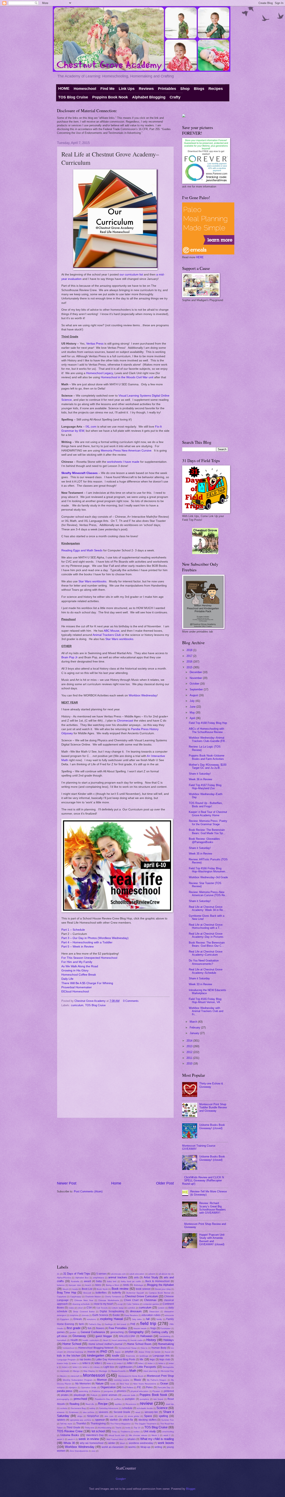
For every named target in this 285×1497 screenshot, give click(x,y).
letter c (98, 1363)
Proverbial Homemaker (76, 987)
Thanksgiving (98, 1423)
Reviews (146, 89)
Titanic (118, 1427)
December (196, 672)
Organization (108, 1387)
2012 (190, 1052)
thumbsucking (104, 1427)
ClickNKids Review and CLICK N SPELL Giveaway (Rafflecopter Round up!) (203, 1180)
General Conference (93, 1332)
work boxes (166, 1443)
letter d (110, 1363)
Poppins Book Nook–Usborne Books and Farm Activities (206, 757)
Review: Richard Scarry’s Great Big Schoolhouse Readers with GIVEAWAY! (212, 1208)
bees (98, 1285)
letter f (120, 1363)
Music (137, 1379)
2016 (190, 661)
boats (75, 1289)
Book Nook (102, 1289)
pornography (63, 1399)
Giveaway (79, 1336)
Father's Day (95, 1324)
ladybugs (144, 1356)
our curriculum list (131, 274)
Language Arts (161, 1355)
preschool (80, 1398)
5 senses (101, 1274)
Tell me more (66, 1424)
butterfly (116, 1292)
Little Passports (146, 1366)
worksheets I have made (123, 461)
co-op (120, 1304)
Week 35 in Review (200, 853)
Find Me (107, 89)
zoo (93, 1451)
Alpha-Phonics (64, 1277)
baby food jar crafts (131, 1281)
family (159, 1319)
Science (162, 1408)
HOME (63, 88)
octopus (61, 1387)
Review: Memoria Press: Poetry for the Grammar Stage (208, 822)
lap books (85, 1359)
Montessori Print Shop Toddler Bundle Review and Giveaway (213, 1107)
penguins (108, 1391)
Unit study (150, 1431)
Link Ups (127, 89)
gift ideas (62, 1336)
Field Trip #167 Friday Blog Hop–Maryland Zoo (205, 787)
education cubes (151, 1315)
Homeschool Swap (128, 1348)
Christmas (150, 1300)
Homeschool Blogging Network (96, 1348)
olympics (73, 1387)
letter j (141, 1363)
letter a (75, 1363)
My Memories (83, 1383)
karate (158, 1352)
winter (111, 1443)
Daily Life (67, 978)
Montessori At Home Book (130, 1376)
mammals (64, 1371)
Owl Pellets (127, 1387)
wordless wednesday (141, 1443)
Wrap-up (145, 1447)
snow (120, 1416)
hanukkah (62, 1340)
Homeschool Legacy (99, 373)
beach (88, 1285)
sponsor (100, 1419)
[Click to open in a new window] (115, 219)
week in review (89, 1439)
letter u (86, 1367)
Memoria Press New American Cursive (126, 450)
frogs (153, 1328)
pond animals (109, 1395)
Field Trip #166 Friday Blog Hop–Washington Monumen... (208, 870)
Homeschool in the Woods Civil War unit (127, 377)
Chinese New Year (83, 1300)
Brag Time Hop (66, 1292)
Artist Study (151, 1277)
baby (99, 1281)
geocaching (117, 1332)
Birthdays (138, 1285)
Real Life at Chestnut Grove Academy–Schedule (205, 971)
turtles (137, 1431)
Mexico (63, 1376)
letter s (65, 1367)
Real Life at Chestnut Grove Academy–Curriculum (205, 953)
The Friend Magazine (120, 1424)
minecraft (75, 1376)
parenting (83, 1391)
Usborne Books (69, 1435)
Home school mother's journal (105, 1344)
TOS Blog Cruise (73, 97)
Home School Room (139, 1344)
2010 (190, 1063)
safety (92, 1408)
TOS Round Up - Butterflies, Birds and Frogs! (206, 804)
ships (79, 1416)
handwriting (164, 1336)
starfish (114, 1420)
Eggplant (64, 1319)
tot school (98, 1431)
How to (144, 1348)
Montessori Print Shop (160, 1375)
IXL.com (91, 426)
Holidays (168, 1340)
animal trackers (117, 1277)
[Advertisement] (115, 1149)
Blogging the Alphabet (160, 1284)
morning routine (121, 1380)
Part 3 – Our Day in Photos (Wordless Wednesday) (95, 938)
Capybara (61, 1296)
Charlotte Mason (93, 1296)
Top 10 (137, 1427)
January (195, 1033)
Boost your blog (163, 1289)
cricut (80, 1308)
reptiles (118, 1404)
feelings (109, 1324)
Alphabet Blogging (148, 97)
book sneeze (143, 1289)
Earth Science (100, 1315)
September (197, 689)
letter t (76, 1367)
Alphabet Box (82, 1277)
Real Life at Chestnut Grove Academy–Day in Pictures (206, 935)
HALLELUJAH (127, 1336)
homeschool (68, 1348)
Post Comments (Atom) (88, 1191)
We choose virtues (138, 1435)
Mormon (102, 1379)
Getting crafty (159, 1332)
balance (61, 1285)
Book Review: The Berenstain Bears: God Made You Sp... (207, 831)
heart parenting (119, 1340)
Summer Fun (167, 1420)
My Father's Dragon (156, 1380)
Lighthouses (126, 1367)
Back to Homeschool (157, 1281)
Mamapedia (168, 1367)
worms (132, 1447)
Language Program (66, 1359)
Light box (108, 1367)
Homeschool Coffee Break (78, 974)
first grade (73, 1328)
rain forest (158, 1399)
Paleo (149, 1387)
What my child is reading (157, 1439)
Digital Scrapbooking (112, 1311)
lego (152, 1359)
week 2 (166, 1435)
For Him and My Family (76, 962)
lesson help (62, 1363)
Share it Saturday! (200, 773)
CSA (89, 1307)
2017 (190, 655)
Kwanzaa (130, 1356)
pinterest (169, 1391)
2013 (190, 1046)
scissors (60, 1412)
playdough (80, 1395)
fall (148, 1319)
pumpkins (144, 1399)
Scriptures (73, 1412)
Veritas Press (94, 343)
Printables (167, 89)
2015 (190, 667)
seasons (103, 1412)
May (193, 712)
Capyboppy (75, 1296)
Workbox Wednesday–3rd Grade (208, 877)
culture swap (117, 1308)
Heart (105, 1340)
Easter (116, 1315)
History (151, 1340)
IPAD (103, 1351)
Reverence (131, 1404)
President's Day (102, 1399)
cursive (161, 1308)
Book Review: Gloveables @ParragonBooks (204, 840)
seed (137, 1412)
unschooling (168, 1431)
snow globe (133, 1416)
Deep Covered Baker (84, 1311)
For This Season (72, 957)
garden (72, 1332)
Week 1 (155, 1435)
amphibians (98, 1277)
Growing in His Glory (74, 970)
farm (81, 1324)
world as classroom (113, 1447)
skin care (109, 1416)
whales (131, 1439)
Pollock (94, 1395)
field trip (148, 1323)
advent (151, 1274)
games (61, 1332)
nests (112, 1384)
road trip (170, 1404)
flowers (100, 1328)
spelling (163, 1416)
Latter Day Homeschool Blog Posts (115, 1359)
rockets (63, 1408)
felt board (121, 1324)
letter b (86, 1363)
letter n (151, 1363)
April (193, 718)
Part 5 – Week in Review (77, 946)
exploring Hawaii (111, 1319)
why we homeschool (91, 1443)
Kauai (167, 1352)
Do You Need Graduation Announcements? (204, 962)
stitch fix (128, 1419)
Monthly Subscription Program (77, 1380)
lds (141, 1359)
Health (74, 1340)
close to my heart (103, 1304)
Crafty (175, 97)
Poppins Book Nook (110, 97)
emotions (91, 1319)
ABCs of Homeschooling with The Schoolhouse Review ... (207, 730)
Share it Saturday (199, 978)
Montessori (94, 1375)
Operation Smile (89, 1387)
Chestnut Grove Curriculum (141, 1296)
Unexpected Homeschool (100, 957)
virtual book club (116, 1435)
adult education (136, 1274)
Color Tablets (132, 1304)
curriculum (77, 1005)
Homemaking (166, 1344)
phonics (121, 1391)
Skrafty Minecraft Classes (79, 473)
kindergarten (95, 1355)
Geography (136, 1332)
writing (158, 1447)
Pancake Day (164, 1387)
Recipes (215, 89)
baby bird (111, 1281)
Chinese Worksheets (108, 1300)
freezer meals (140, 1328)
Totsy (114, 1431)
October (195, 683)
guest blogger (104, 1336)
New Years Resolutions (144, 1384)
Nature (99, 1383)
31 (58, 1274)
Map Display (89, 1371)
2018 (190, 650)
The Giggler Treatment (145, 1424)
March (194, 1021)
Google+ (121, 1478)
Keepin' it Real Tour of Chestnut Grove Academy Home (208, 813)
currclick (131, 1308)
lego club (164, 1359)
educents (169, 1315)
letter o (162, 1363)
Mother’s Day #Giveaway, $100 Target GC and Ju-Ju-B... (207, 766)
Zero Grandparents (79, 1451)
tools (127, 1427)
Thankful (81, 1423)
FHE (132, 1324)
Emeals (77, 1319)
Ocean (164, 1383)
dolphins (74, 1315)
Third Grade (73, 1427)
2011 (190, 1057)
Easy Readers (131, 1315)
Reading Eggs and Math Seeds (81, 550)
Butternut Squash (135, 1293)
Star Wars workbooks (92, 581)
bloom (65, 1289)
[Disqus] (115, 1062)
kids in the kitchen (68, 1355)
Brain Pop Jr (69, 657)
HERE (200, 257)
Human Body (158, 1348)
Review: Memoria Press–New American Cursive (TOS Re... (208, 894)
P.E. (139, 1387)
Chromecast (125, 720)
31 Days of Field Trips (76, 1273)
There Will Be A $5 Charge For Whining (87, 983)
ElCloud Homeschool (75, 991)
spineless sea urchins (80, 1420)
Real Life (90, 1404)
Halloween (146, 1336)
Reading (74, 1403)
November (196, 678)
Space (148, 1416)
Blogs (199, 89)
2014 (190, 1040)
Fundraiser (165, 1328)
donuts (85, 1315)
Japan (118, 1352)
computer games (151, 1304)
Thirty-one (89, 1427)
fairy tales (137, 1319)
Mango (76, 1371)
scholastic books (145, 1408)
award (87, 1281)
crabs (71, 1308)
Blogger (190, 1488)
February (195, 1027)
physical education (140, 1391)
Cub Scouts (102, 1308)
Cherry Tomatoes (113, 1296)
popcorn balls (128, 1395)
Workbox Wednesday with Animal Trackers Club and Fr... (206, 1011)
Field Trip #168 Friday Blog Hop (208, 722)
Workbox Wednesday (143, 695)
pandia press (64, 1391)
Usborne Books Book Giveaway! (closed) (212, 1126)
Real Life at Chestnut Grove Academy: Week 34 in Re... (207, 908)
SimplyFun (93, 1416)
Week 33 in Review (200, 984)
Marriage (103, 1371)
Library (96, 1367)
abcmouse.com (118, 1274)
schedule (127, 1408)
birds (126, 1285)
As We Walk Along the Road (79, 966)
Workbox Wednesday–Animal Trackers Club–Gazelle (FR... (208, 739)
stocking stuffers (147, 1420)
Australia (75, 1281)
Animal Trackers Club (107, 634)
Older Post (165, 1183)
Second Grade (121, 1412)
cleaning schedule (81, 1304)
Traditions (125, 1431)
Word (122, 1443)
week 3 (60, 1439)
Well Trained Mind (115, 1439)
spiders (61, 1420)
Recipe (103, 1403)
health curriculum (90, 1340)
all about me (165, 1274)
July (192, 700)
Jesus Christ (144, 1352)
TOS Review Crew (70, 1431)
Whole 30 (69, 1443)
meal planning (150, 1371)
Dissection (154, 1311)
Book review (120, 1288)
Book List (87, 1289)
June (193, 706)
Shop (185, 89)
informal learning (75, 1352)
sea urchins (89, 1412)
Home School (71, 1344)
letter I (130, 1363)
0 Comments (131, 1000)
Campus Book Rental (159, 1293)
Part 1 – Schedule (73, 929)
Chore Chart (131, 1300)
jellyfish (129, 1352)
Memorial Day (167, 1371)
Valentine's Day (95, 1435)
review (146, 1403)
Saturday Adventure (108, 1408)
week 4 (71, 1439)
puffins (117, 1399)
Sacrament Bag (78, 1408)
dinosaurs (136, 1311)
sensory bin (151, 1412)
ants (136, 1277)
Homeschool (85, 89)
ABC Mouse (111, 630)
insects (91, 1352)
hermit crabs (136, 1340)
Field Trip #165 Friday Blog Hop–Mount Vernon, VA (205, 1000)
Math (132, 1370)
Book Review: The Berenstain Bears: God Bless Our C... (207, 944)
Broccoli (87, 1293)
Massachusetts (118, 1371)
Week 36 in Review (200, 779)
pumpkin (130, 1399)
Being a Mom (112, 1285)
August (194, 695)
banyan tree (75, 1285)
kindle (115, 1355)
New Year (124, 1384)
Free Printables (118, 1328)
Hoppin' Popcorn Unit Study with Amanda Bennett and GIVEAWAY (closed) (211, 1239)
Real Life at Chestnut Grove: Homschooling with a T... (206, 926)
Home (116, 1183)
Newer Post (66, 1183)
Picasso (156, 1391)
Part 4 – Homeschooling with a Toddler (86, 942)
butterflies (101, 1292)
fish (90, 1328)
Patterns (96, 1391)
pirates (65, 1395)
